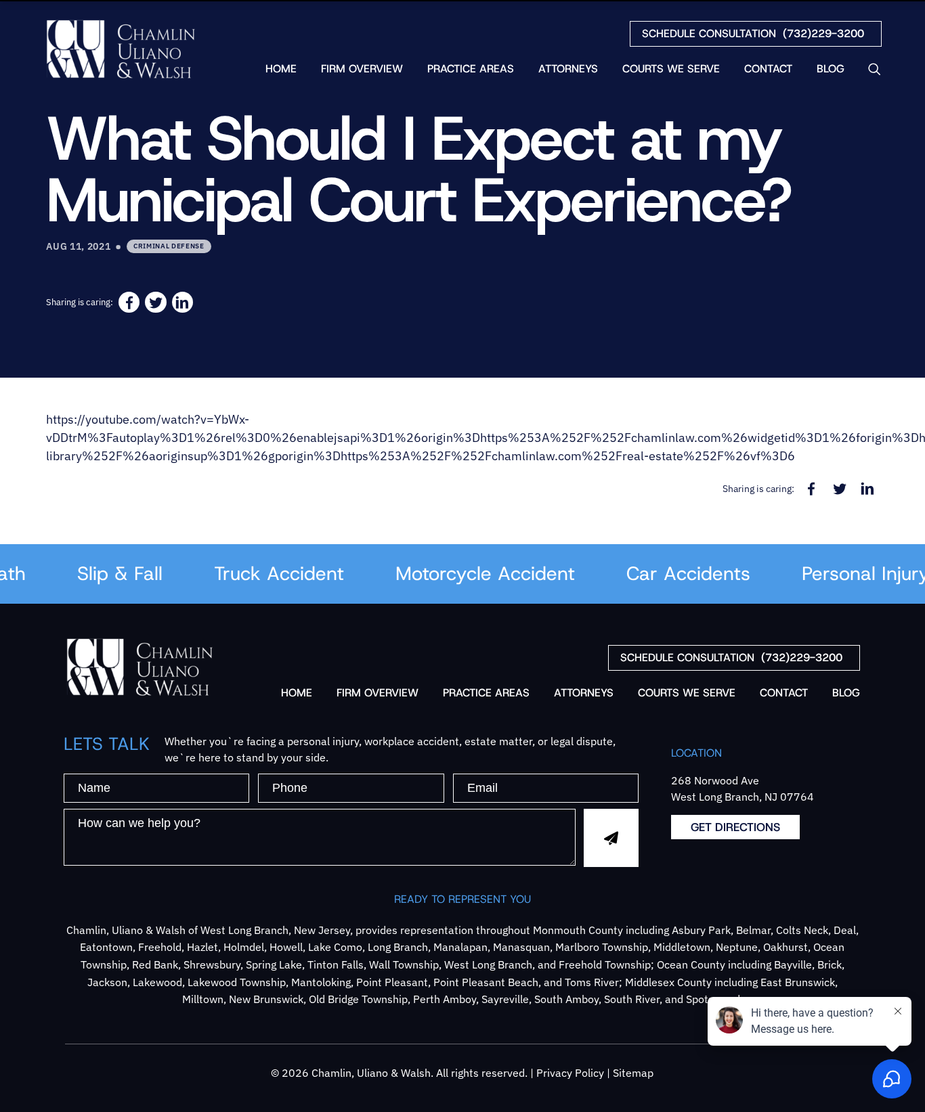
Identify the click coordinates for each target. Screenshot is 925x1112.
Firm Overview (362, 69)
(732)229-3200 (753, 33)
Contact (768, 69)
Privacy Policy (570, 1073)
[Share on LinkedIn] (182, 302)
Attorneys (568, 69)
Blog (830, 69)
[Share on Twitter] (155, 302)
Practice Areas (470, 69)
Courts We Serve (671, 69)
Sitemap (633, 1073)
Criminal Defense (169, 246)
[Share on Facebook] (129, 302)
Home (281, 69)
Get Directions (735, 827)
